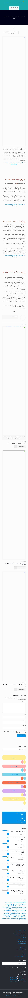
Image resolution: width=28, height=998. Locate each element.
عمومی (22, 816)
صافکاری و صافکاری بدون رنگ (20, 930)
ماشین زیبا (21, 912)
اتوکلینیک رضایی (13, 902)
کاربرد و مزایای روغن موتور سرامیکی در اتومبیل (17, 443)
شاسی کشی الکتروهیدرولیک (20, 935)
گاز (25, 919)
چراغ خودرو (8, 918)
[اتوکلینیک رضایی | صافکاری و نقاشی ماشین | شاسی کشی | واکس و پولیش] (14, 3)
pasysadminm (7, 32)
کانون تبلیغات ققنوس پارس (11, 995)
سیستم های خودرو (19, 813)
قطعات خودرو (8, 909)
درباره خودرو (12, 905)
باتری (17, 183)
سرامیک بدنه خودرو (22, 939)
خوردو (19, 906)
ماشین (8, 910)
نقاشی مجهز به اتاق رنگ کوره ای (19, 933)
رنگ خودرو (9, 907)
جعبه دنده (19, 904)
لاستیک (24, 910)
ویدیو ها (24, 954)
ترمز (22, 904)
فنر (12, 909)
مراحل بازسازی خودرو (22, 943)
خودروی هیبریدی (23, 905)
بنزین (24, 904)
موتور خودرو (9, 912)
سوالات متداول (23, 947)
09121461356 (14, 8)
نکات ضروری (17, 913)
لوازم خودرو (13, 910)
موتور (13, 912)
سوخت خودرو (5, 907)
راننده (17, 907)
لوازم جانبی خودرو (20, 820)
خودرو (15, 903)
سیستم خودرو (23, 909)
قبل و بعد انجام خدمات (21, 941)
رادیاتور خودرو (20, 907)
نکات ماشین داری (19, 915)
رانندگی (14, 907)
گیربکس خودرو (18, 919)
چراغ (11, 918)
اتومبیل (22, 902)
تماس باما (24, 952)
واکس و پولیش (23, 937)
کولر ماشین (4, 918)
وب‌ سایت (24, 725)
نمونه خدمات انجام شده (21, 949)
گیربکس (22, 919)
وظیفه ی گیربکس (15, 918)
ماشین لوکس (17, 912)
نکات (22, 913)
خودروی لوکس (8, 904)
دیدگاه (24, 701)
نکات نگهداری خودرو (14, 917)
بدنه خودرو (6, 902)
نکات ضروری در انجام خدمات (20, 956)
